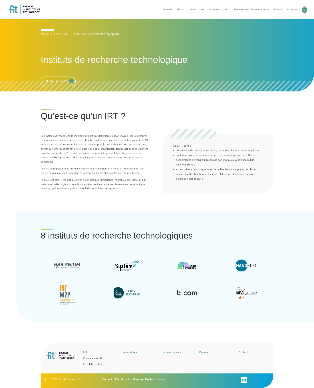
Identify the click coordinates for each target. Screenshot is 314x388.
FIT (178, 9)
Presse (278, 9)
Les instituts (129, 352)
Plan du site (122, 379)
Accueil (167, 9)
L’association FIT (92, 358)
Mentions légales (143, 379)
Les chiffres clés (92, 364)
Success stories (219, 9)
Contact (292, 9)
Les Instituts (196, 9)
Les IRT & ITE (62, 34)
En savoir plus (56, 81)
